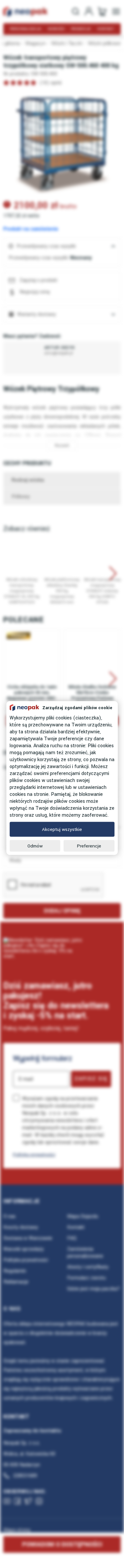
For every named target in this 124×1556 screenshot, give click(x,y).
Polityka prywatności (34, 1154)
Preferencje (89, 846)
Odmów (35, 846)
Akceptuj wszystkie (62, 829)
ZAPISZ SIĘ (91, 1078)
